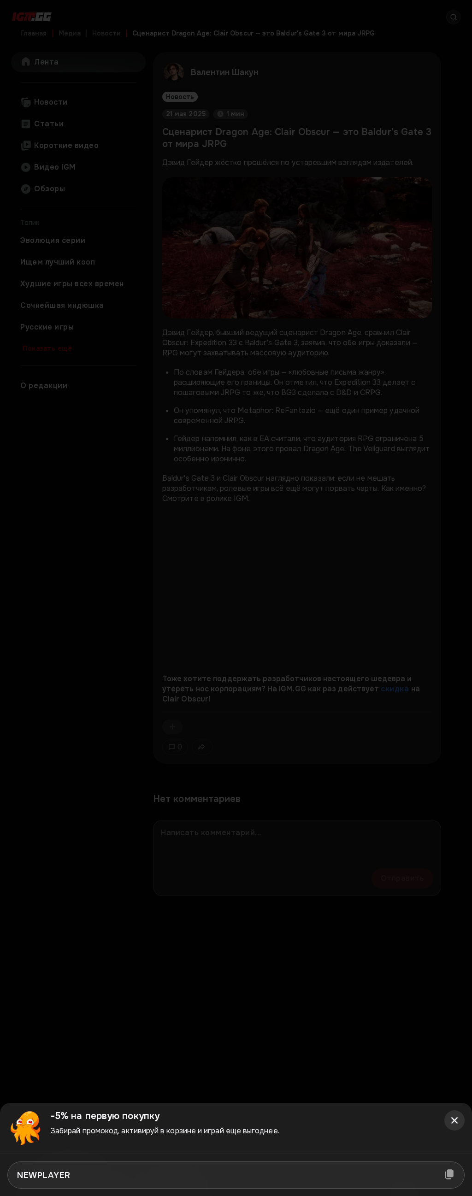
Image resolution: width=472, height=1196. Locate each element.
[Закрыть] (454, 1120)
